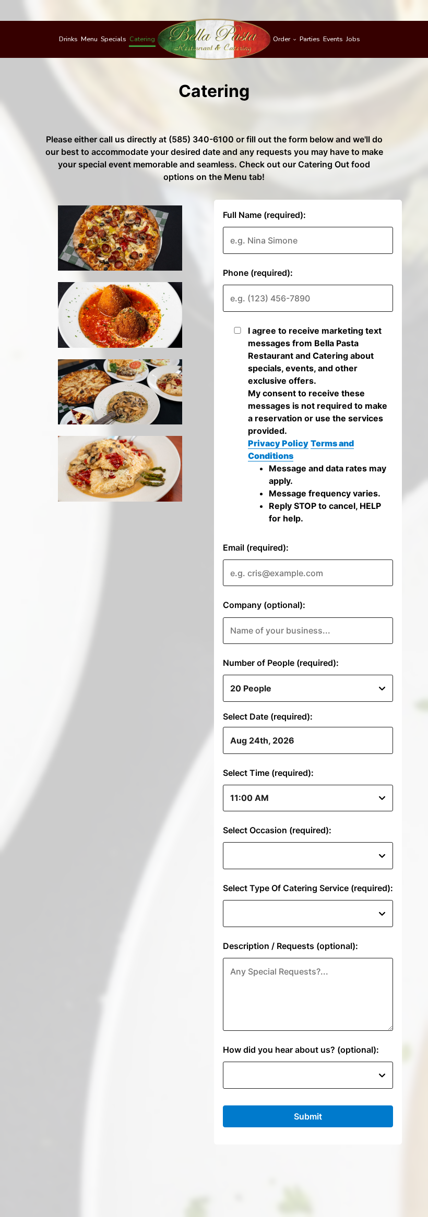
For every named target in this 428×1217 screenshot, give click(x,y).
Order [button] (282, 38)
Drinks (68, 38)
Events (333, 38)
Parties (310, 38)
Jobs (353, 38)
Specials (113, 38)
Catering (142, 38)
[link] (214, 39)
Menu (89, 38)
